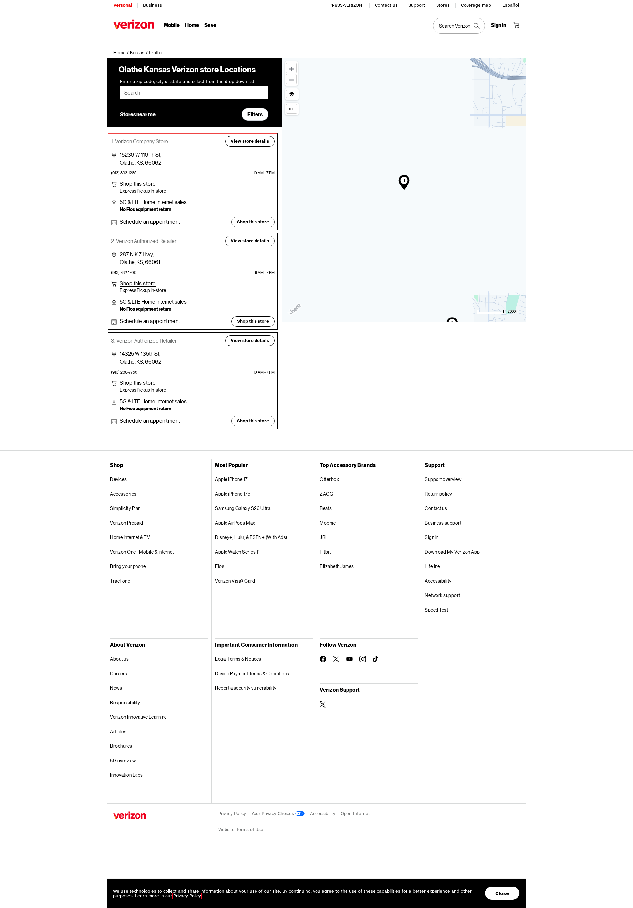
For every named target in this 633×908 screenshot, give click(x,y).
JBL (324, 537)
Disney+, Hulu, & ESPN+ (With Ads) (251, 537)
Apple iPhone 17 (231, 479)
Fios (219, 566)
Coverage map (476, 5)
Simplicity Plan (125, 508)
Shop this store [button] (253, 221)
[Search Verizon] (459, 26)
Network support (442, 595)
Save (210, 25)
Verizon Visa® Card (235, 581)
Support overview (443, 479)
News (116, 688)
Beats (326, 508)
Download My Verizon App (452, 552)
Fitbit (325, 552)
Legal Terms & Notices (238, 659)
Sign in (432, 537)
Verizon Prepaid (126, 523)
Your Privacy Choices (273, 813)
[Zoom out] (291, 79)
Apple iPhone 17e (232, 494)
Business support (443, 523)
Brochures (121, 746)
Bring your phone (128, 566)
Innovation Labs (126, 775)
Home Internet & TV (130, 537)
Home (192, 25)
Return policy (438, 494)
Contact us (386, 5)
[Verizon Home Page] (133, 24)
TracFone (120, 581)
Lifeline (432, 566)
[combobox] (194, 92)
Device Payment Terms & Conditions (252, 673)
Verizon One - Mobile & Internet (142, 552)
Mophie (328, 523)
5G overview (123, 760)
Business (152, 5)
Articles (118, 731)
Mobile (172, 25)
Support (416, 5)
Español (510, 5)
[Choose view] (291, 94)
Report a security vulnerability (246, 688)
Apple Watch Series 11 (237, 552)
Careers (118, 673)
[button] (155, 52)
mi (291, 108)
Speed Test (436, 610)
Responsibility (125, 702)
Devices (118, 479)
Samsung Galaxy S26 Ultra (242, 508)
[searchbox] (194, 92)
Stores (443, 5)
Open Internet (355, 813)
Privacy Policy (232, 813)
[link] (121, 52)
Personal (122, 5)
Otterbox (329, 479)
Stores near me (138, 114)
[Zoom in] (291, 68)
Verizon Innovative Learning (138, 717)
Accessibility (438, 581)
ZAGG (326, 494)
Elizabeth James (337, 566)
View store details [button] (250, 141)
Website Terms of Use (240, 829)
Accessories (123, 494)
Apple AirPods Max (235, 523)
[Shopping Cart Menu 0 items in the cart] (516, 25)
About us (119, 659)
